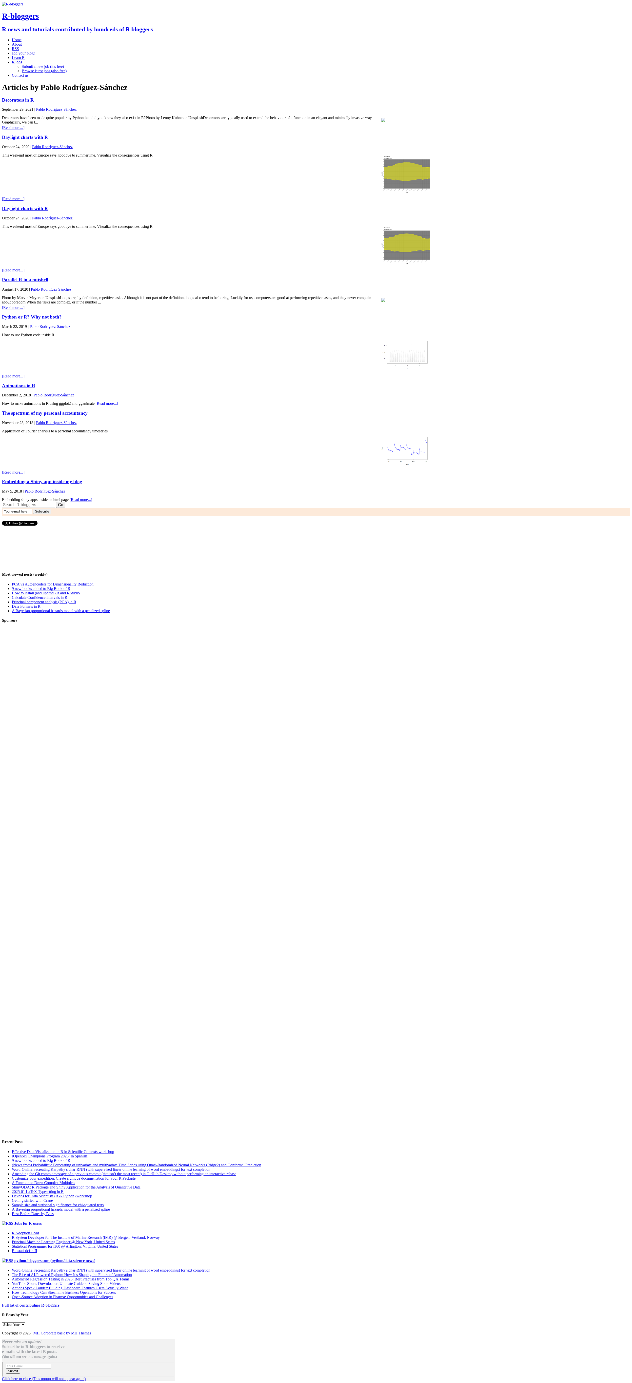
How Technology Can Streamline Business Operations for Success (64, 1292)
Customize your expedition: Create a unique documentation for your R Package (74, 1178)
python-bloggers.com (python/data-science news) (54, 1261)
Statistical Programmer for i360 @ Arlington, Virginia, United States (65, 1246)
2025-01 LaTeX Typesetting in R (38, 1191)
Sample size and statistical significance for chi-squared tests (58, 1205)
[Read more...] (13, 127)
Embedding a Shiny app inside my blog (42, 481)
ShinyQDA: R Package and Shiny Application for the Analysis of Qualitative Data (76, 1187)
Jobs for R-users (28, 1223)
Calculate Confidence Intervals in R (39, 597)
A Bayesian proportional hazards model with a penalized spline (61, 611)
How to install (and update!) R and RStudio (46, 593)
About (17, 44)
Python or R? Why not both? (32, 316)
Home (16, 40)
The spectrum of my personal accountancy (45, 413)
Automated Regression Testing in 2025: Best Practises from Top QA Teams (70, 1279)
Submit (13, 1371)
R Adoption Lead (25, 1233)
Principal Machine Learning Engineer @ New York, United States (63, 1242)
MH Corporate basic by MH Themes (62, 1333)
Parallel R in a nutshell (25, 279)
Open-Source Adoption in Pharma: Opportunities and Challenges (62, 1297)
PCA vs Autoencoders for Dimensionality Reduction (53, 584)
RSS (15, 49)
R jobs (17, 62)
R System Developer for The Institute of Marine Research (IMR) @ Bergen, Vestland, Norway (86, 1237)
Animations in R (18, 385)
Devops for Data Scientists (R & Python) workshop (52, 1196)
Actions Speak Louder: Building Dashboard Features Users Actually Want (70, 1288)
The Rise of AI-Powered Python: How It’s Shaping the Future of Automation (72, 1275)
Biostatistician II (24, 1251)
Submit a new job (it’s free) (43, 66)
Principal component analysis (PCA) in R (44, 602)
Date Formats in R (26, 606)
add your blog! (23, 53)
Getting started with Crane (32, 1200)
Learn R (18, 57)
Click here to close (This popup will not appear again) (44, 1379)
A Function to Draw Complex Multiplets (43, 1183)
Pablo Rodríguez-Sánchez (56, 109)
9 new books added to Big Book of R (41, 588)
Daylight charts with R (25, 137)
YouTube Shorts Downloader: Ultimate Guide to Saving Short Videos (66, 1283)
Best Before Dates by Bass (33, 1214)
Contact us (20, 75)
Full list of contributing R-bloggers (30, 1305)
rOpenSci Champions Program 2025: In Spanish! (50, 1156)
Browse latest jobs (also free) (44, 71)
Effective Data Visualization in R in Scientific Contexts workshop (63, 1152)
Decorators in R (18, 100)
